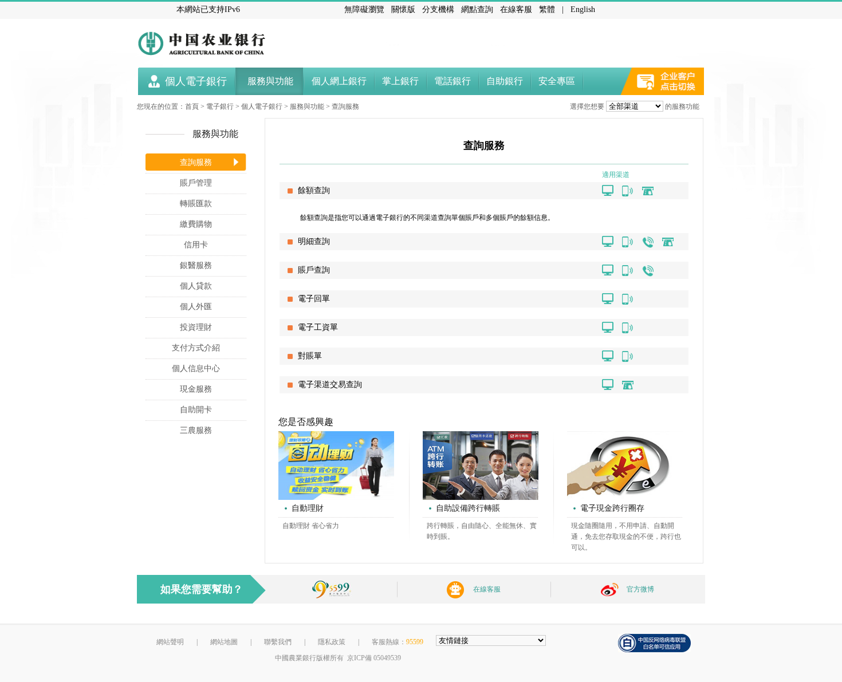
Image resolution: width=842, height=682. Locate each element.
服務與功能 (307, 107)
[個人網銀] (607, 190)
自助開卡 (196, 409)
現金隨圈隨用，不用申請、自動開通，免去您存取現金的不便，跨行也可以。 (626, 536)
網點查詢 (477, 9)
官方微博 (640, 589)
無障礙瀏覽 (364, 9)
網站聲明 (170, 642)
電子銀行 (220, 107)
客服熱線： (397, 642)
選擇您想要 (587, 107)
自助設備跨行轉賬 (468, 508)
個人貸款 (196, 286)
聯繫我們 (278, 642)
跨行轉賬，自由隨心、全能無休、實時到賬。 (482, 531)
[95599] (332, 586)
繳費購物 (196, 224)
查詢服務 (345, 107)
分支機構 (438, 9)
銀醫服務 (196, 265)
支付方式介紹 (196, 348)
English (582, 9)
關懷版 (403, 9)
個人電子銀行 (261, 107)
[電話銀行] (648, 241)
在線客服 (516, 9)
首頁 (192, 107)
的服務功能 (682, 107)
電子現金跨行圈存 (612, 508)
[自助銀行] (648, 190)
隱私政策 (331, 642)
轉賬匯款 (196, 203)
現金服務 (196, 389)
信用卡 (196, 245)
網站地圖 (224, 642)
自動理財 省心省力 (310, 526)
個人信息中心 (196, 368)
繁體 (547, 9)
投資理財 (196, 327)
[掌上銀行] (628, 190)
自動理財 (308, 508)
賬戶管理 (196, 183)
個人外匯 (196, 306)
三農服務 (196, 430)
